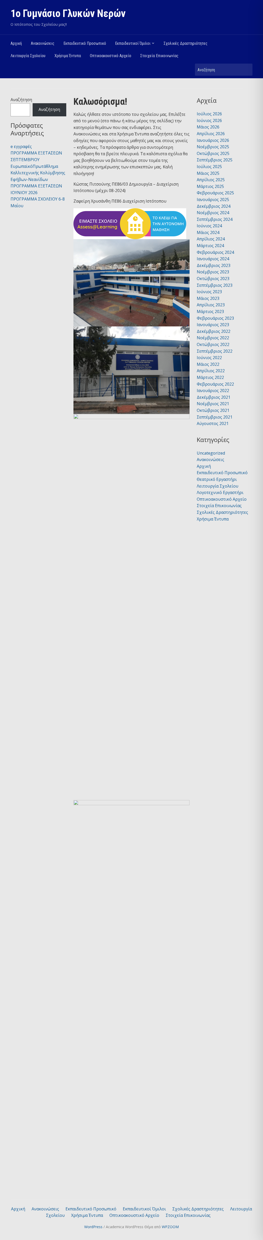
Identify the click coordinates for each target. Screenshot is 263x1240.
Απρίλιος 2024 (211, 239)
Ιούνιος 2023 (209, 291)
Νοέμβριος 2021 (213, 403)
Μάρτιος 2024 (210, 245)
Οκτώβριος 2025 (213, 153)
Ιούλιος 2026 (209, 114)
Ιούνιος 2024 (209, 226)
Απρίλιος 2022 (211, 371)
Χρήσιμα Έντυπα (67, 55)
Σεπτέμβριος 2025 (214, 160)
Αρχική (16, 43)
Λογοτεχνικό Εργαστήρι (220, 492)
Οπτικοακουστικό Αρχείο (110, 55)
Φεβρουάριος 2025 (215, 193)
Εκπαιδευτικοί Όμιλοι (133, 43)
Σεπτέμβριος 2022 (214, 351)
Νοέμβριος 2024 (213, 212)
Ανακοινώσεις (42, 43)
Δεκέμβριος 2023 (213, 265)
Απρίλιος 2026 (211, 133)
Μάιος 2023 (208, 298)
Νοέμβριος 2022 (213, 338)
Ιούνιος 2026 (209, 120)
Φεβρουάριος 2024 (215, 252)
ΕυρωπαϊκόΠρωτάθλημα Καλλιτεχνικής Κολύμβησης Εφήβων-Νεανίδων (38, 172)
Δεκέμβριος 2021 (213, 397)
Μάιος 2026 (208, 127)
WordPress (93, 1226)
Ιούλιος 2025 (209, 166)
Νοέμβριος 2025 (213, 147)
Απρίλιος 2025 (211, 180)
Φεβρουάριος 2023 (215, 318)
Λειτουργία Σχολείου (28, 55)
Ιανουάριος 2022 (213, 390)
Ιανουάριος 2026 (213, 140)
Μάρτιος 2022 (210, 377)
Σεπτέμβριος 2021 (214, 417)
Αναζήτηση (246, 69)
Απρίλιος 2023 (211, 305)
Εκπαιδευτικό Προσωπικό (84, 43)
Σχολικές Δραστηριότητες (186, 43)
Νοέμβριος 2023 (213, 272)
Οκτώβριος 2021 (213, 410)
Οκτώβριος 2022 (213, 344)
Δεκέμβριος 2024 (213, 206)
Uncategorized (211, 453)
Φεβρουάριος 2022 (215, 384)
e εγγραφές (21, 146)
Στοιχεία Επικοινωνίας (159, 55)
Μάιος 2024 (208, 232)
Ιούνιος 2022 (209, 357)
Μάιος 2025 (208, 173)
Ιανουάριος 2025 (213, 199)
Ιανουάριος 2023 (213, 324)
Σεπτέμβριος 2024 (214, 219)
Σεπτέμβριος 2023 (214, 285)
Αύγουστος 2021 (213, 423)
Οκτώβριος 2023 (213, 278)
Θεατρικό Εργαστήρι (217, 479)
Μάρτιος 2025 (210, 186)
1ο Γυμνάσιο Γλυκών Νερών (68, 13)
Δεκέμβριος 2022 (213, 331)
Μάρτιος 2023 (210, 311)
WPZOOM (170, 1226)
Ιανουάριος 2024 (213, 259)
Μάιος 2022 (208, 364)
